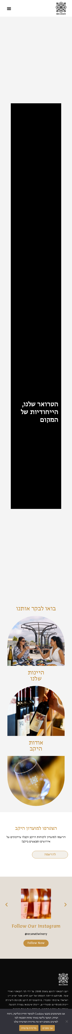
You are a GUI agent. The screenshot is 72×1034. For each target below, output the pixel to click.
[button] (9, 8)
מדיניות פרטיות (29, 1028)
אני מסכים (47, 1028)
